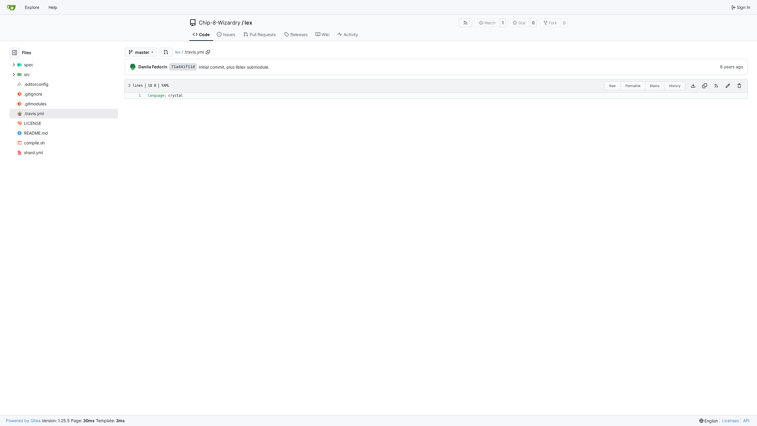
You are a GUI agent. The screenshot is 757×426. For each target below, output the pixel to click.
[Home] (11, 7)
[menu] (708, 420)
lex (248, 23)
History (674, 86)
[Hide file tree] (14, 53)
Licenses (730, 420)
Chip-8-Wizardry (219, 23)
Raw (612, 86)
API (746, 420)
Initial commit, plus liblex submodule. (234, 67)
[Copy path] (208, 52)
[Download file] (693, 86)
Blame (654, 86)
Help (52, 7)
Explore (32, 7)
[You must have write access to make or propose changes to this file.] (739, 86)
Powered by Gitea (23, 420)
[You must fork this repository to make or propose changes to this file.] (727, 86)
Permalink (632, 86)
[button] (166, 52)
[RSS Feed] (465, 22)
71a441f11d (183, 66)
